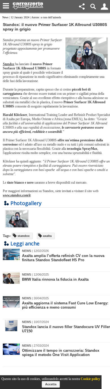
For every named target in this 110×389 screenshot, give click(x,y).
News (5, 17)
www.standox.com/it (16, 195)
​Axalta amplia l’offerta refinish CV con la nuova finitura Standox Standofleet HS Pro (63, 258)
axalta (47, 236)
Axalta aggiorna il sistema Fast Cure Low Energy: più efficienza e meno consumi (65, 305)
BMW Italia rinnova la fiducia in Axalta (55, 279)
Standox (8, 64)
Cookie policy (90, 379)
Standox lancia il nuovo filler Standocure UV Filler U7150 (66, 329)
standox (23, 236)
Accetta (50, 384)
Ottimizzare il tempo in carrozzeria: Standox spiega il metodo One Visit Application (60, 352)
